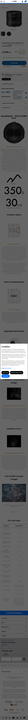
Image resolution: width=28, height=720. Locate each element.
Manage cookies (6, 368)
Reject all (5, 372)
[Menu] (1, 1)
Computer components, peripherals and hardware (14, 1)
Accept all (5, 376)
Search (4, 1)
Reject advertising (16, 372)
